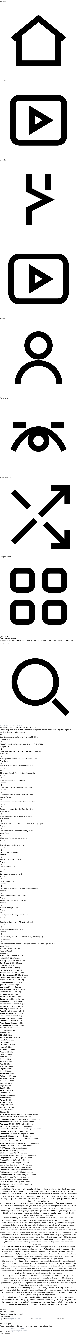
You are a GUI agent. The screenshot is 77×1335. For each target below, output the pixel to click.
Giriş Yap (3, 1316)
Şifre (31, 1319)
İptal (1, 1334)
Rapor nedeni (5, 1331)
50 (9, 1186)
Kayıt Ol (10, 1316)
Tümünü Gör (5, 953)
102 (9, 1028)
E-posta (3, 1319)
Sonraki (14, 948)
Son (18, 948)
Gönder (7, 1334)
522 (9, 948)
